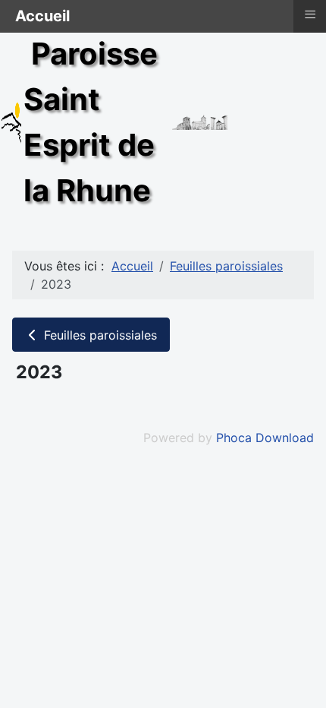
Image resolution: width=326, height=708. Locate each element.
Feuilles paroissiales (98, 335)
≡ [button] (310, 14)
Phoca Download (265, 437)
